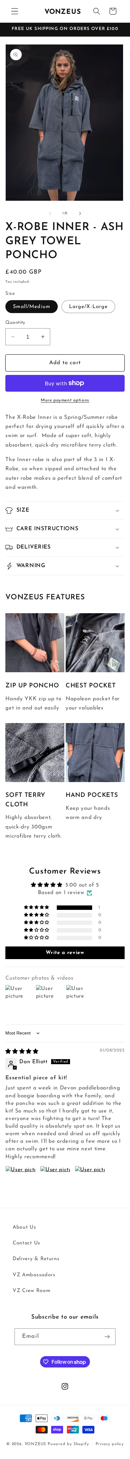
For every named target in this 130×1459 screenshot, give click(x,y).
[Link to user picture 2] (55, 1181)
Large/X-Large (88, 306)
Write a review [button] (65, 952)
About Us (24, 1227)
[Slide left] (50, 214)
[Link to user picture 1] (20, 1181)
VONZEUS (35, 1444)
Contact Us (26, 1243)
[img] (21, 1051)
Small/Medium (31, 306)
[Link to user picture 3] (90, 1181)
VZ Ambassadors (34, 1275)
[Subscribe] (107, 1336)
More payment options (65, 400)
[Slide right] (80, 214)
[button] (15, 11)
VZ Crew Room (31, 1290)
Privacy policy (110, 1444)
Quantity (15, 322)
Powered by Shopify (68, 1444)
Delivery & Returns (36, 1258)
